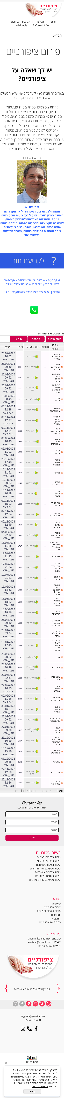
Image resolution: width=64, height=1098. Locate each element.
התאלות (56, 762)
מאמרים (56, 915)
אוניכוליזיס (55, 668)
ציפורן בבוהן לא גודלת (56, 633)
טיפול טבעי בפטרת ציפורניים (45, 880)
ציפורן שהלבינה (56, 612)
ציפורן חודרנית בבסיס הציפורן (56, 602)
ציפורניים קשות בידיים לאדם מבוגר (56, 645)
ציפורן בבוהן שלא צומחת (55, 431)
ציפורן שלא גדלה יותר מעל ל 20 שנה (55, 546)
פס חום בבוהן (56, 578)
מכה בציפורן (57, 399)
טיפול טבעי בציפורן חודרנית (45, 868)
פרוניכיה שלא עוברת (55, 514)
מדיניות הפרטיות (40, 1086)
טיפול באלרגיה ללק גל (48, 861)
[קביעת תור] (32, 261)
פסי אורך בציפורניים (55, 751)
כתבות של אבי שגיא (50, 922)
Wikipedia (22, 25)
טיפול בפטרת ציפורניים (48, 876)
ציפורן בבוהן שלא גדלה (55, 535)
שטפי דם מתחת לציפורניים (55, 623)
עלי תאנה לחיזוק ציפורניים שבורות (56, 388)
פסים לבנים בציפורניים (55, 441)
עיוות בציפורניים (55, 452)
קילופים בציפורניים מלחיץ (55, 356)
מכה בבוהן (55, 772)
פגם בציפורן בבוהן (57, 730)
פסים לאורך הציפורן (56, 709)
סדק (58, 657)
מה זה (57, 473)
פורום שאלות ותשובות (49, 911)
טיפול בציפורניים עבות (48, 865)
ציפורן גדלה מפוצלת (56, 462)
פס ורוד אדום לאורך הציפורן (56, 420)
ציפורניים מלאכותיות (55, 782)
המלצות (39, 21)
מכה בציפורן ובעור (57, 493)
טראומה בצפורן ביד (55, 699)
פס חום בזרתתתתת (55, 409)
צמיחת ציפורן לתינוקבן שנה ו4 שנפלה (56, 590)
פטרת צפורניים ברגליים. (56, 688)
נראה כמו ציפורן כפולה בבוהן (56, 377)
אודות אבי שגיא (52, 907)
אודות (54, 21)
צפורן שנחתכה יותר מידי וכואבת (56, 741)
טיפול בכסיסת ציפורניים (48, 872)
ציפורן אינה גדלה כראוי (55, 719)
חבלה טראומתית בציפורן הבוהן (55, 567)
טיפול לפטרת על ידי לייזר (55, 367)
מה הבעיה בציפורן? (55, 504)
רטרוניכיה (56, 556)
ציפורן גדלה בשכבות (56, 525)
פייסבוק (56, 903)
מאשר (32, 1091)
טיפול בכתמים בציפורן (49, 857)
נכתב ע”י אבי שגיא (20, 21)
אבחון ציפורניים (56, 483)
